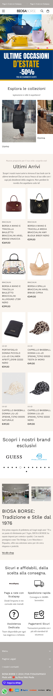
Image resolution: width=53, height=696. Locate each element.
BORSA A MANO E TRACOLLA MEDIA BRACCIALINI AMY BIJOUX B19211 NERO (38, 230)
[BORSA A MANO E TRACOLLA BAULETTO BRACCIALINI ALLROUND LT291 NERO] (13, 264)
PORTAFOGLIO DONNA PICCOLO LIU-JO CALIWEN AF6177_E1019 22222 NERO (12, 356)
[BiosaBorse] (26, 11)
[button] (48, 11)
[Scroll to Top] (48, 681)
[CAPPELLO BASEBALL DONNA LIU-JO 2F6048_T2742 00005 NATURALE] (13, 388)
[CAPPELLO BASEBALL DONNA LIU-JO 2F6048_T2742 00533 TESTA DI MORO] (39, 327)
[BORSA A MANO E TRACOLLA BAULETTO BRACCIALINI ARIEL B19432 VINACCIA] (13, 203)
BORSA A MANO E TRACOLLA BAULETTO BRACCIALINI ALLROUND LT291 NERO (11, 294)
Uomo (5, 146)
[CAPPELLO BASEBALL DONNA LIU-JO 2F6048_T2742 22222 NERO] (39, 388)
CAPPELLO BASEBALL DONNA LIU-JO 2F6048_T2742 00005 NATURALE (13, 415)
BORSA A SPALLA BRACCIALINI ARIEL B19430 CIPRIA (38, 289)
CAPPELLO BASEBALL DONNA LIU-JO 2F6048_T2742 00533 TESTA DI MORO (39, 354)
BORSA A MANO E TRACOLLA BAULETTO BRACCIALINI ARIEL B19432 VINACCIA (12, 232)
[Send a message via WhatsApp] (4, 691)
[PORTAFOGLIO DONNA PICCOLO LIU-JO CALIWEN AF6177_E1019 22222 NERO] (13, 327)
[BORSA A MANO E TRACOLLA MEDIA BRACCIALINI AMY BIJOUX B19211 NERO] (39, 203)
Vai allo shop (8, 552)
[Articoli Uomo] (19, 121)
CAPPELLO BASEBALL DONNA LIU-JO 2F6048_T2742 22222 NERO (39, 415)
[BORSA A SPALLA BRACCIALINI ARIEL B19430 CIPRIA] (39, 264)
